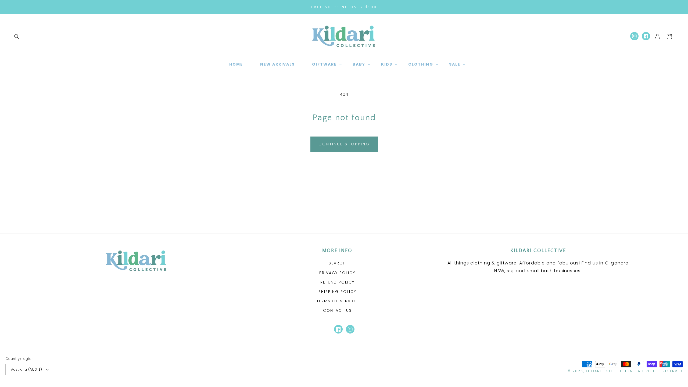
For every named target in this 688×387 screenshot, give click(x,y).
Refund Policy (337, 282)
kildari (593, 371)
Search (337, 263)
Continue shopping (344, 144)
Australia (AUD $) (26, 369)
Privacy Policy (337, 272)
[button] (17, 36)
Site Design (619, 371)
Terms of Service (337, 301)
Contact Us (337, 310)
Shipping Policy (337, 291)
